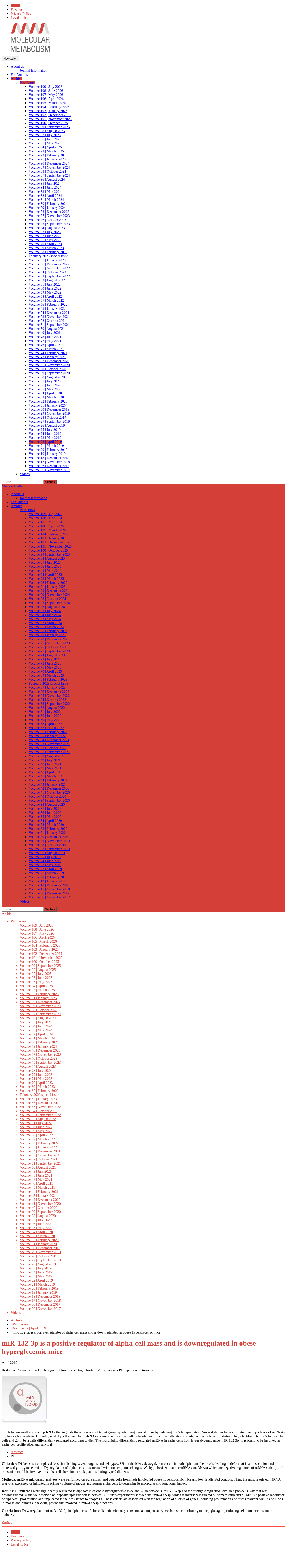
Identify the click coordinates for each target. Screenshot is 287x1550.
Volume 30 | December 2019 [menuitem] (49, 409)
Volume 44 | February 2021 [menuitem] (48, 353)
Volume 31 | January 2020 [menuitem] (47, 405)
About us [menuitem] (17, 66)
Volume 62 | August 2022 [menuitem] (47, 280)
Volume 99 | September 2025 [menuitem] (49, 127)
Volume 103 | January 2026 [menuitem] (48, 111)
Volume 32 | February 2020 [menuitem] (48, 401)
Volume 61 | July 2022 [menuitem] (45, 284)
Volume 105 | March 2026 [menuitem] (47, 103)
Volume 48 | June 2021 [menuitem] (45, 337)
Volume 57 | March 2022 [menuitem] (46, 300)
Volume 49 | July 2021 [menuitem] (45, 333)
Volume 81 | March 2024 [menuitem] (46, 199)
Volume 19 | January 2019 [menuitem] (47, 454)
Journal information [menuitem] (33, 70)
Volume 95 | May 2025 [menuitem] (45, 143)
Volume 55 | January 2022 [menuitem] (47, 308)
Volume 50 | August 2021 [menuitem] (47, 329)
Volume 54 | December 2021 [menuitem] (49, 312)
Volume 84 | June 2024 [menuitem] (45, 187)
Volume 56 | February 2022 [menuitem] (48, 304)
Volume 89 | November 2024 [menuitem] (49, 167)
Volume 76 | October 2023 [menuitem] (47, 220)
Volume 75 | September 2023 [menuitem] (49, 224)
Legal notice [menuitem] (19, 17)
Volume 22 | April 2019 (29, 1328)
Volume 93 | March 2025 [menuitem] (46, 151)
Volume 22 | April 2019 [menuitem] (45, 442)
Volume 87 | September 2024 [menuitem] (49, 175)
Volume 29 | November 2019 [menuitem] (49, 413)
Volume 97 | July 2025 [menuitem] (45, 135)
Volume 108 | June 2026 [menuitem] (46, 91)
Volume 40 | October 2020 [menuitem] (47, 369)
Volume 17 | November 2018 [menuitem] (49, 462)
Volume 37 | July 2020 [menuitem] (45, 381)
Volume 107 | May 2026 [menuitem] (46, 95)
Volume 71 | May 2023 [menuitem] (45, 240)
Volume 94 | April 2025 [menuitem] (45, 147)
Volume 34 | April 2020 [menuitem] (45, 393)
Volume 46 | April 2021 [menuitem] (45, 345)
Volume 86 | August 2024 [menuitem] (47, 179)
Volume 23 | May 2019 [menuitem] (45, 437)
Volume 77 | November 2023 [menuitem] (49, 216)
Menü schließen (13, 486)
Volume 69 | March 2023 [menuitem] (46, 248)
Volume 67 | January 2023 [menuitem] (47, 260)
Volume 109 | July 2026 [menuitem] (45, 87)
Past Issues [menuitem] (27, 82)
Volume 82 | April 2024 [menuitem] (45, 195)
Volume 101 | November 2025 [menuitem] (50, 119)
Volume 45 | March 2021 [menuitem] (46, 349)
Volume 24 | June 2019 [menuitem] (45, 433)
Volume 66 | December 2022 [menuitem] (49, 264)
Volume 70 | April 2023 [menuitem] (45, 244)
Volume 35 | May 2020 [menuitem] (45, 389)
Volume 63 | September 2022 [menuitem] (49, 276)
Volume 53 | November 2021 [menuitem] (49, 316)
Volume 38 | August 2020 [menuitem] (47, 377)
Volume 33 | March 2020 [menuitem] (46, 397)
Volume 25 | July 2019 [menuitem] (45, 429)
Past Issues (20, 1324)
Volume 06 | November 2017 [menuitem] (49, 470)
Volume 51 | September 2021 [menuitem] (49, 325)
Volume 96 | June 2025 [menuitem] (45, 139)
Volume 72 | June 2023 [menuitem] (45, 236)
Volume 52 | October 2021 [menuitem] (47, 321)
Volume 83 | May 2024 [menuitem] (45, 191)
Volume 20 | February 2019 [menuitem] (48, 450)
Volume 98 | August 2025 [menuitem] (47, 131)
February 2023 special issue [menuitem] (48, 256)
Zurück (7, 1522)
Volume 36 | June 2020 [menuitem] (45, 385)
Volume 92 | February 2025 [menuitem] (48, 155)
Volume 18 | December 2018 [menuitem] (49, 458)
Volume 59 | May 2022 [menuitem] (45, 292)
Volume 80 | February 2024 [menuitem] (48, 204)
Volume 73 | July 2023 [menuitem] (45, 232)
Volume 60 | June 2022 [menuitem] (45, 288)
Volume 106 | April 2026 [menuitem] (46, 99)
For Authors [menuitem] (19, 74)
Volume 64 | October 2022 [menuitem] (47, 272)
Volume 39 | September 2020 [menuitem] (49, 373)
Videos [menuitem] (25, 474)
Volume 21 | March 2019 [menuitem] (46, 446)
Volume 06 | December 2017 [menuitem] (49, 466)
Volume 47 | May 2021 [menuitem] (45, 341)
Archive (7, 914)
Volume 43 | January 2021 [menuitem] (47, 357)
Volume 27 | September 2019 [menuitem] (49, 421)
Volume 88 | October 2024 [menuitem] (47, 171)
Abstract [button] (17, 1452)
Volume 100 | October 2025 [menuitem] (48, 123)
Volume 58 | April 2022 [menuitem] (45, 296)
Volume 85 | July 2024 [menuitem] (45, 183)
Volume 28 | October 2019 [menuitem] (47, 417)
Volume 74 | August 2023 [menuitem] (47, 228)
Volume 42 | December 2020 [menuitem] (49, 361)
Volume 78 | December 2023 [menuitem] (49, 212)
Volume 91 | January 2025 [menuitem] (47, 159)
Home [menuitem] (15, 5)
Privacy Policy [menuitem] (21, 13)
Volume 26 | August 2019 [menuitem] (47, 425)
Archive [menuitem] (16, 78)
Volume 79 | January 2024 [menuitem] (47, 208)
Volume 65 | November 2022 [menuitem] (49, 268)
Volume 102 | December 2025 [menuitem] (50, 115)
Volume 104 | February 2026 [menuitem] (49, 107)
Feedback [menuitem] (17, 9)
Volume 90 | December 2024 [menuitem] (49, 163)
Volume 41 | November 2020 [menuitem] (49, 365)
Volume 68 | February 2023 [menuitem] (48, 252)
